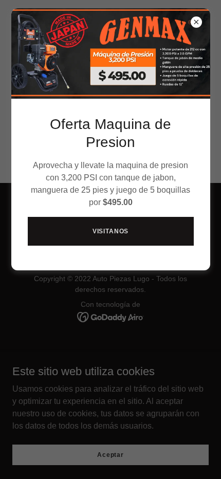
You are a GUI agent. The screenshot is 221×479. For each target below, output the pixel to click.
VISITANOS (111, 231)
